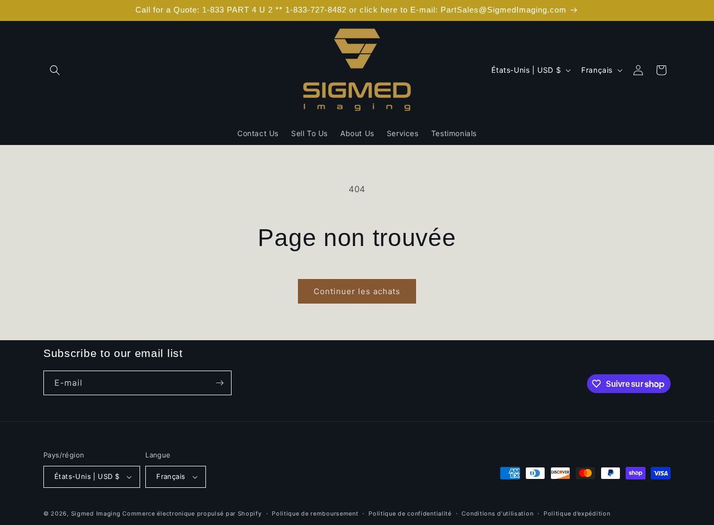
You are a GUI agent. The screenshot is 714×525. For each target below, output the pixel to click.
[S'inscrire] (219, 383)
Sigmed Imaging (96, 513)
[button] (54, 70)
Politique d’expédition (577, 513)
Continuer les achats (357, 291)
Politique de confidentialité (410, 513)
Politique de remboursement (315, 513)
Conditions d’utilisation (497, 513)
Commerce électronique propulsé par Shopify (191, 513)
